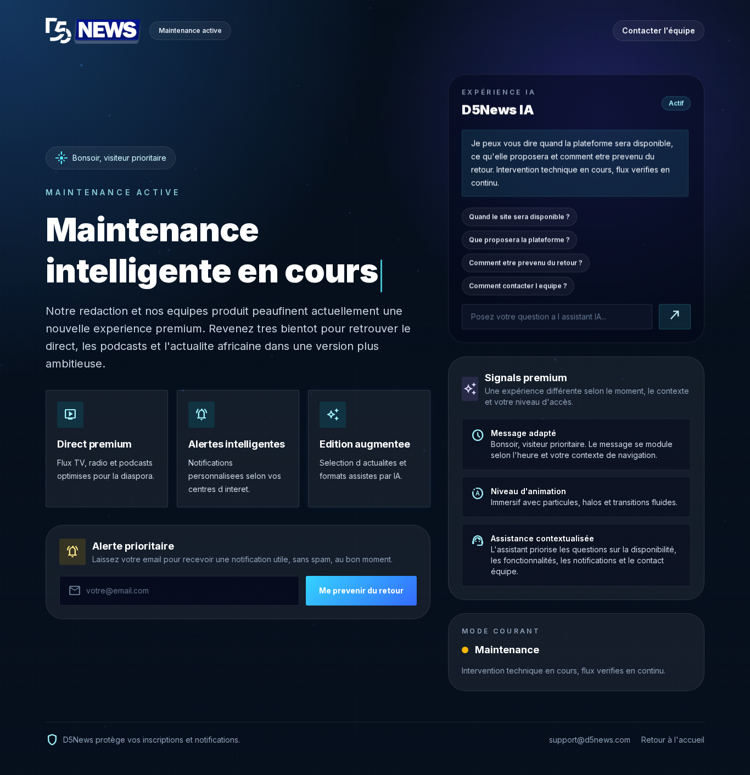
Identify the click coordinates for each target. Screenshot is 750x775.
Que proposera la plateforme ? (519, 239)
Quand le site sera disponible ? (519, 216)
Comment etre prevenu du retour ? (526, 262)
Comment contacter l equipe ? (518, 285)
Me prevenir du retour (361, 590)
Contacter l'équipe (658, 30)
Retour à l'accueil (672, 739)
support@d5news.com (589, 739)
